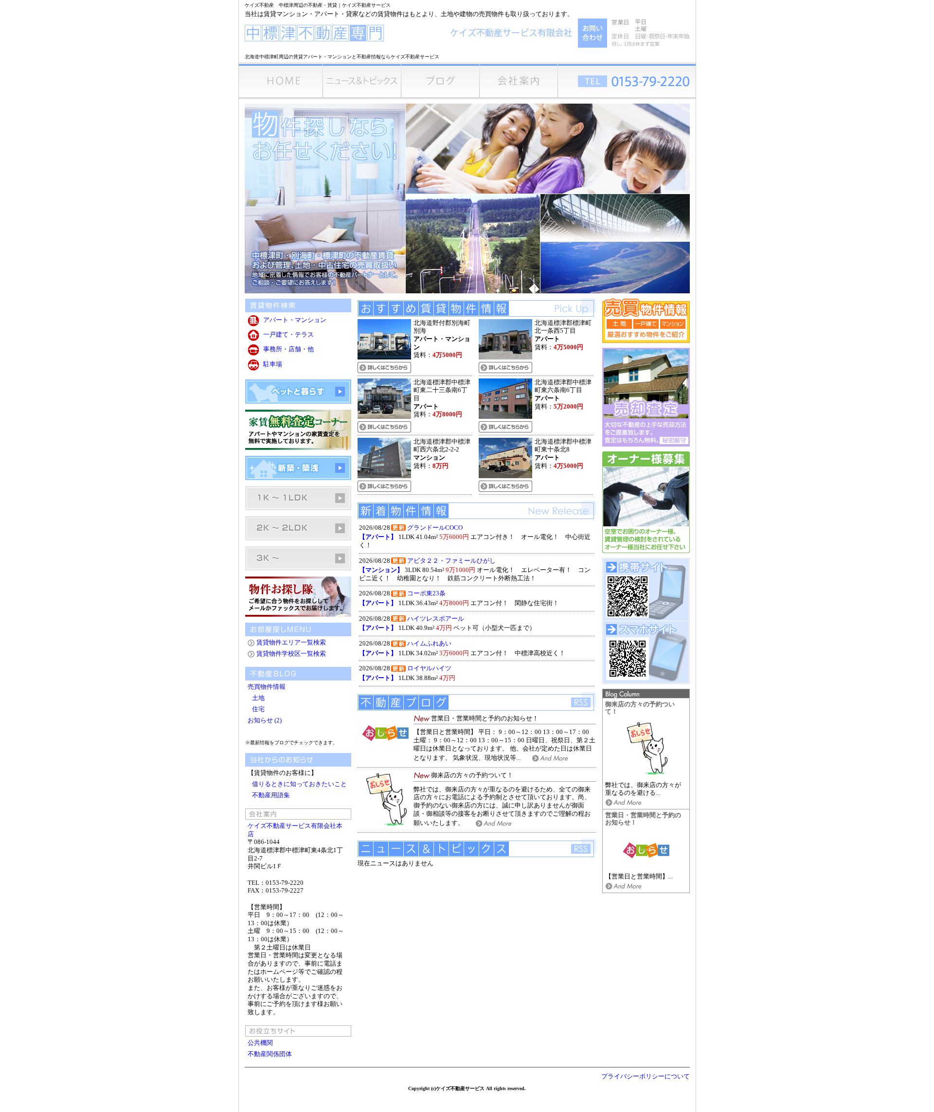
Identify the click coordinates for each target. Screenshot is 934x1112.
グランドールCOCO (435, 527)
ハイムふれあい (429, 643)
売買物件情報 (267, 686)
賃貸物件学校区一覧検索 (291, 653)
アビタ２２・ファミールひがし (451, 560)
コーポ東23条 (426, 593)
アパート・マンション (294, 320)
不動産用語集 (271, 795)
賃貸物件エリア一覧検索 (291, 642)
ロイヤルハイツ (429, 668)
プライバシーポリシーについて (645, 1076)
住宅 (257, 709)
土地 (257, 698)
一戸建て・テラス (288, 334)
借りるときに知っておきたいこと (299, 784)
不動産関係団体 (270, 1054)
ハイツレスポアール (435, 618)
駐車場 (272, 364)
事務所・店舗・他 (288, 349)
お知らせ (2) (265, 720)
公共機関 (260, 1043)
